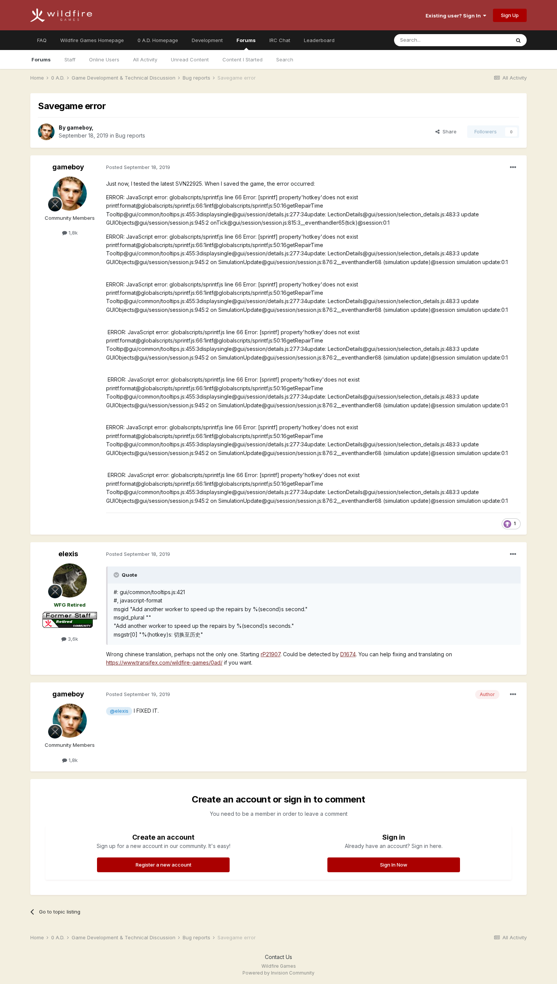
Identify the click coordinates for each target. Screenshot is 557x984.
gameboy (79, 127)
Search (284, 59)
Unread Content (190, 59)
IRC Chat (279, 40)
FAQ (42, 40)
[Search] (518, 40)
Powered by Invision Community (278, 973)
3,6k (72, 639)
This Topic (488, 40)
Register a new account (163, 865)
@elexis (119, 711)
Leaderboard (319, 40)
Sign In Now (393, 865)
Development (207, 40)
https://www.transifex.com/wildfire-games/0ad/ (164, 662)
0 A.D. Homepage (158, 40)
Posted (138, 167)
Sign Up (510, 15)
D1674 (348, 654)
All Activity (145, 59)
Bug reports (130, 135)
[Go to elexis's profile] (70, 580)
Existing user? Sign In (454, 16)
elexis (68, 554)
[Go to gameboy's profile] (46, 132)
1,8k (72, 233)
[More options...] (513, 167)
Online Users (104, 59)
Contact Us (278, 957)
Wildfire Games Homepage (92, 40)
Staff (69, 59)
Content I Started (242, 59)
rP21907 (270, 654)
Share (448, 131)
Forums (246, 40)
